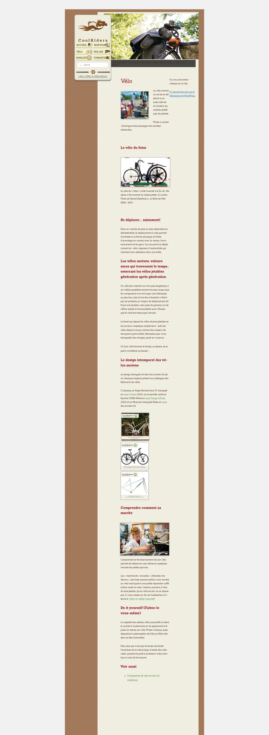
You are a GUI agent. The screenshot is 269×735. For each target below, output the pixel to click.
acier (164, 402)
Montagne (101, 45)
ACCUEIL (81, 45)
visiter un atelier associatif (142, 599)
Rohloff (81, 57)
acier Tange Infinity (155, 398)
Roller (98, 51)
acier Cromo (130, 394)
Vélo (79, 51)
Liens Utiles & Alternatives (93, 76)
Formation (101, 57)
